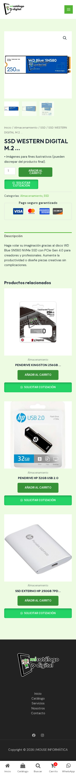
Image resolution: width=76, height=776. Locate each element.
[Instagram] (42, 735)
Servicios (38, 703)
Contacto (38, 713)
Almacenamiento (26, 127)
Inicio (7, 127)
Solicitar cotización (21, 184)
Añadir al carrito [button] (38, 375)
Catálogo (38, 699)
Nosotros (38, 708)
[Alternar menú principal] (68, 9)
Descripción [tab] (13, 236)
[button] (65, 38)
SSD (43, 127)
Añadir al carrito (35, 172)
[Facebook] (33, 735)
